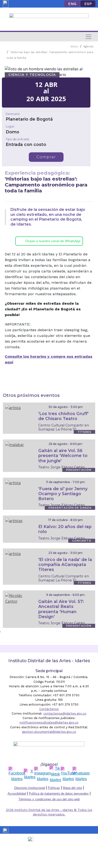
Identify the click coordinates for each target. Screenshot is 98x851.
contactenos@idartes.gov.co (64, 713)
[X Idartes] (30, 774)
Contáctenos (49, 709)
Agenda (88, 46)
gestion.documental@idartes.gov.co (49, 731)
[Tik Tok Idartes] (55, 774)
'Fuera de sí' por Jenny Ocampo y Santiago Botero (63, 493)
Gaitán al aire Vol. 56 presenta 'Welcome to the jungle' (63, 455)
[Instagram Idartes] (42, 774)
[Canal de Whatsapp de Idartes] (81, 774)
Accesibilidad (17, 793)
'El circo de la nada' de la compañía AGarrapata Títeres (65, 564)
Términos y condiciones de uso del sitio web (49, 799)
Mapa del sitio (72, 788)
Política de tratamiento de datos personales (59, 793)
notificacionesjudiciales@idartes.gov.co (49, 722)
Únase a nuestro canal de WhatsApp (52, 241)
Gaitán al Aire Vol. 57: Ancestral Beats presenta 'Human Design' (61, 609)
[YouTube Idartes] (68, 774)
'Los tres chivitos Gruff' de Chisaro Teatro (63, 416)
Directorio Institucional (29, 788)
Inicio (74, 46)
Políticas (54, 788)
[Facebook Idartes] (17, 774)
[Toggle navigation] (88, 36)
